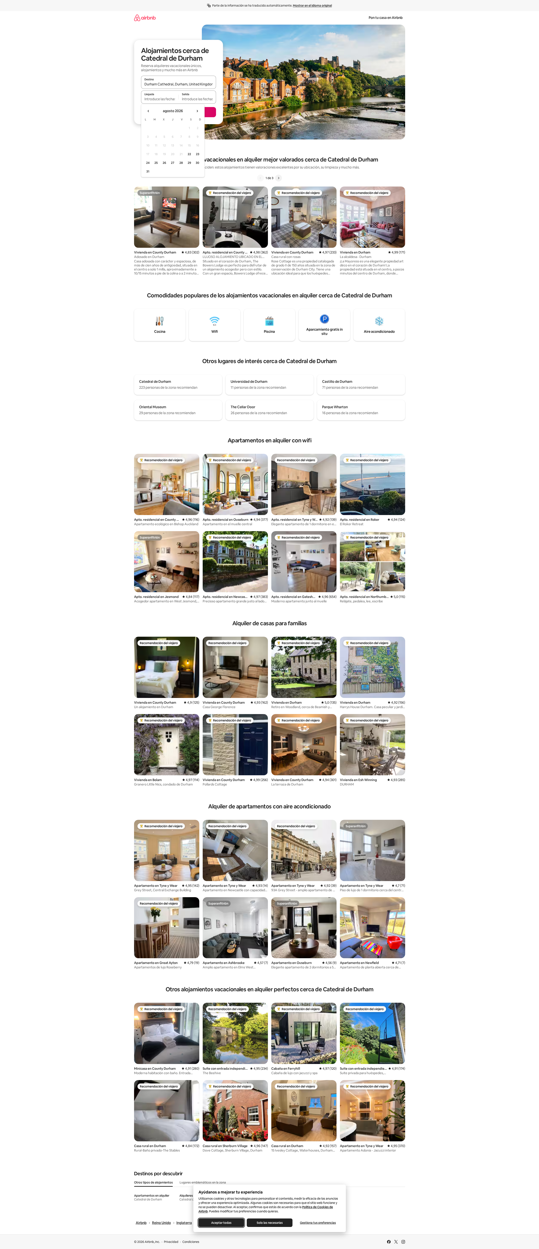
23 (197, 154)
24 (148, 163)
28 (181, 163)
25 (156, 163)
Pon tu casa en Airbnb (386, 17)
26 (164, 163)
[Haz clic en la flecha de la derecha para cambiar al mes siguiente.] (197, 111)
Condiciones (190, 1242)
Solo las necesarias (269, 1223)
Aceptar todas (221, 1223)
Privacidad (171, 1242)
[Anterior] (260, 178)
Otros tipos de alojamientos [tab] (153, 1182)
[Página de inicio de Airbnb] (145, 17)
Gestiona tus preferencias (318, 1223)
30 (197, 163)
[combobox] (178, 84)
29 (189, 163)
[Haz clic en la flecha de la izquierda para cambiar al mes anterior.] (148, 111)
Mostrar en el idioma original (312, 5)
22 (189, 154)
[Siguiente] (278, 178)
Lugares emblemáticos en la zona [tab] (203, 1182)
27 (172, 163)
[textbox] (159, 99)
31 (147, 171)
